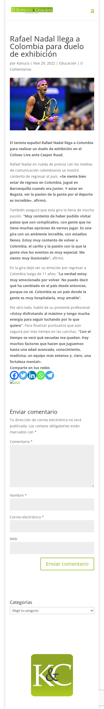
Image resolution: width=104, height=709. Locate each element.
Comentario (21, 441)
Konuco (23, 63)
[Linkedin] (32, 375)
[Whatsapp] (40, 375)
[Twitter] (23, 375)
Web (13, 538)
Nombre (18, 495)
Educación (67, 63)
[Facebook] (14, 375)
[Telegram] (49, 375)
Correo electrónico (27, 517)
